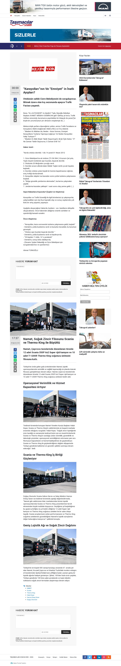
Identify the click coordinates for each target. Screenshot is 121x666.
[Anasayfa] (11, 15)
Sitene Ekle (41, 15)
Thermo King (31, 593)
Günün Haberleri (26, 15)
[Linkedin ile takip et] (99, 657)
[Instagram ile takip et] (104, 657)
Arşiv (34, 15)
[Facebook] (15, 99)
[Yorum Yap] (15, 120)
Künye (48, 657)
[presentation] (16, 46)
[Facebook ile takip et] (85, 657)
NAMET (29, 588)
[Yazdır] (15, 116)
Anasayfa (41, 657)
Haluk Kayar (30, 595)
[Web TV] (105, 15)
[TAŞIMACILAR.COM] (21, 23)
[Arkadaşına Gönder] (15, 113)
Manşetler (17, 15)
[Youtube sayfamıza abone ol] (94, 657)
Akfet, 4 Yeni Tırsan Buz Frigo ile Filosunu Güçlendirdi (51, 46)
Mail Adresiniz (84, 295)
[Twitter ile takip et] (89, 657)
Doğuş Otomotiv (32, 600)
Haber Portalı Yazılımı (19, 663)
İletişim (55, 657)
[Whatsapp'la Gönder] (15, 109)
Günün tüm (104, 46)
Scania (29, 590)
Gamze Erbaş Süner (33, 597)
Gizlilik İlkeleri (63, 657)
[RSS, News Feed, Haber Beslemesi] (108, 657)
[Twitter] (15, 102)
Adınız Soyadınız (85, 289)
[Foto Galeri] (110, 15)
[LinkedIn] (15, 106)
